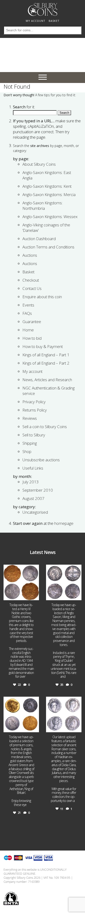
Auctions (29, 255)
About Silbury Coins (39, 164)
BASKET (54, 21)
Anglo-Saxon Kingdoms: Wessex (49, 216)
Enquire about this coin (42, 296)
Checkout (30, 280)
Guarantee (31, 321)
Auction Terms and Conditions (48, 247)
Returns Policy (34, 410)
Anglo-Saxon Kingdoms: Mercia (49, 194)
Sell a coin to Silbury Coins (44, 426)
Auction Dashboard (39, 238)
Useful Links (32, 468)
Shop (26, 451)
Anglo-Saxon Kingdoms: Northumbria (42, 205)
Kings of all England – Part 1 (45, 354)
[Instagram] (34, 595)
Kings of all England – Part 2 (45, 363)
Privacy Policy (34, 401)
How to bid (32, 338)
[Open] (21, 582)
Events (28, 305)
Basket (28, 271)
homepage (63, 523)
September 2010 (37, 490)
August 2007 (33, 498)
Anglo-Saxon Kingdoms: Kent (47, 186)
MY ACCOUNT (35, 21)
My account (32, 371)
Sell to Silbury (33, 435)
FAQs (27, 313)
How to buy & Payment (42, 346)
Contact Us (32, 288)
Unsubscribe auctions (41, 459)
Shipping (29, 443)
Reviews (29, 418)
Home (28, 330)
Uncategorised (35, 512)
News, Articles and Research (47, 379)
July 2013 (30, 482)
